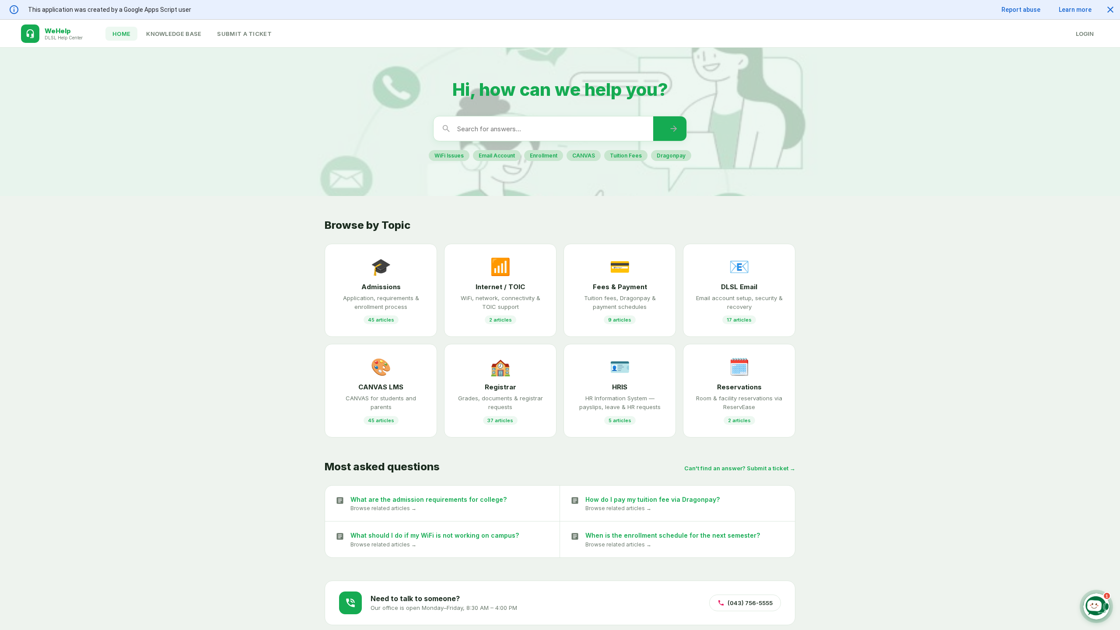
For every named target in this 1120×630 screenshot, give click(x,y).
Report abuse (1020, 9)
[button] (1110, 9)
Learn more (1075, 9)
